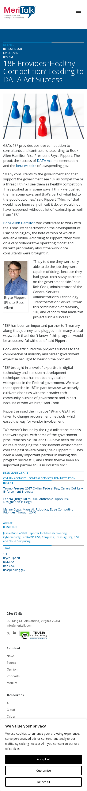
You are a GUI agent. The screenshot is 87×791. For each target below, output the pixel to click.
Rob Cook (9, 566)
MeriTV (12, 683)
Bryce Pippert (11, 558)
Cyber (11, 716)
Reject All (43, 782)
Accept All (43, 759)
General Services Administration (52, 478)
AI (8, 703)
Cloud (11, 710)
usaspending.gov (14, 570)
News (11, 656)
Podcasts (13, 676)
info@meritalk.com (19, 625)
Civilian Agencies (15, 478)
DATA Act (44, 160)
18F (5, 554)
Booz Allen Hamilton (19, 223)
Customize (43, 770)
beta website (26, 165)
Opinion (12, 669)
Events (11, 662)
